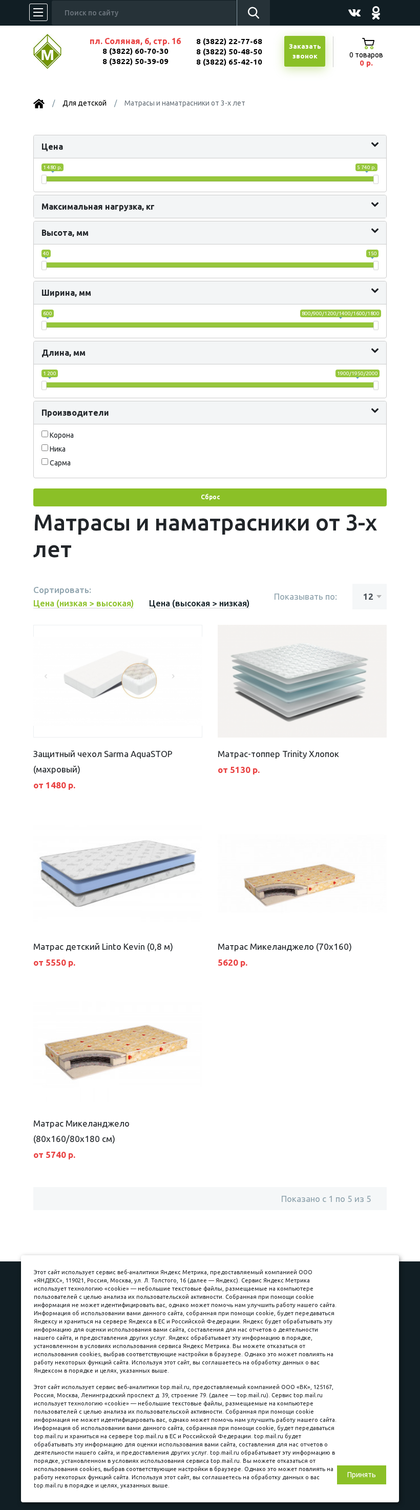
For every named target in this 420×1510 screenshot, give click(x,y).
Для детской (84, 103)
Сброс (210, 497)
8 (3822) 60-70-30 (135, 51)
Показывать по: (305, 596)
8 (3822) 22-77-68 (229, 41)
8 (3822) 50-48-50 (229, 51)
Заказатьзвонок (305, 51)
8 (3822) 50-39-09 (135, 61)
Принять (361, 1475)
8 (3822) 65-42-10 (229, 61)
